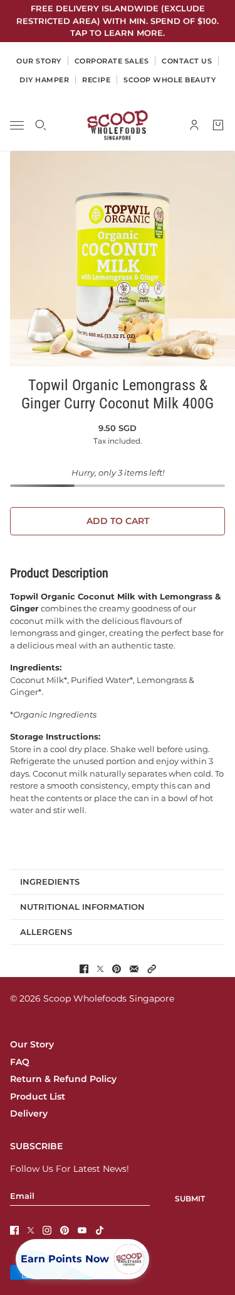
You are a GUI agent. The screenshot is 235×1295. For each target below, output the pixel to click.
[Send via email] (134, 969)
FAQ (19, 1062)
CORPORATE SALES (112, 61)
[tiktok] (100, 1230)
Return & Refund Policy (63, 1079)
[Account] (194, 125)
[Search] (41, 125)
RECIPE (96, 79)
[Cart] (218, 125)
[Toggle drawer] (17, 125)
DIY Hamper (44, 79)
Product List (37, 1096)
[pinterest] (64, 1230)
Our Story (32, 1044)
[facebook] (14, 1230)
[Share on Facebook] (84, 969)
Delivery (29, 1113)
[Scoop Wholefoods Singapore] (117, 125)
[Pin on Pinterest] (116, 969)
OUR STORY (38, 61)
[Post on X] (100, 969)
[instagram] (47, 1230)
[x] (30, 1230)
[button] (152, 969)
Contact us (187, 61)
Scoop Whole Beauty (169, 79)
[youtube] (82, 1230)
